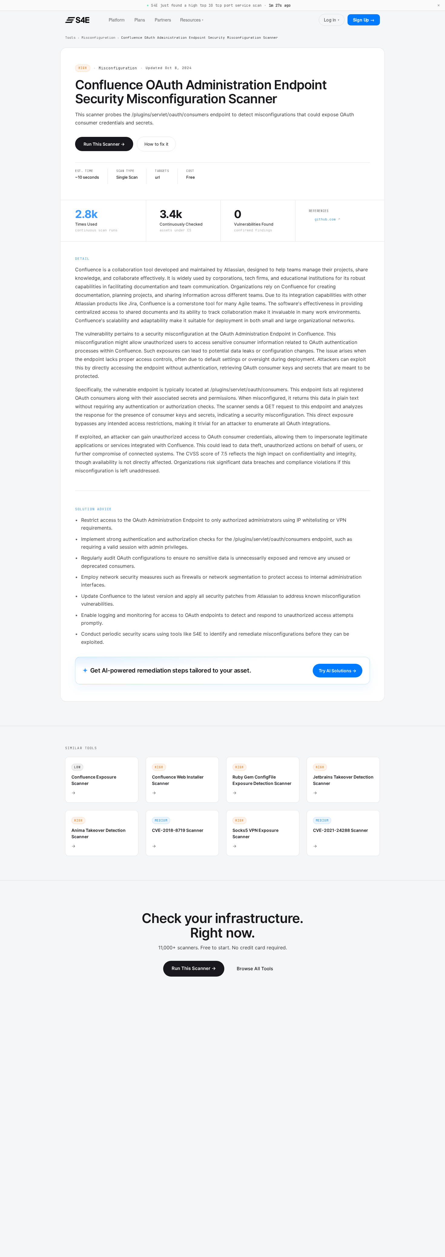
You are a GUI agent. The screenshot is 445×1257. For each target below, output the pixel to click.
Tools (70, 37)
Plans (139, 20)
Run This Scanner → (104, 144)
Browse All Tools (255, 968)
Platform (117, 20)
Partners (163, 20)
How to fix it (156, 144)
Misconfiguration (98, 37)
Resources (191, 20)
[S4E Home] (77, 20)
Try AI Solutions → (337, 670)
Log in (331, 20)
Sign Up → (363, 20)
